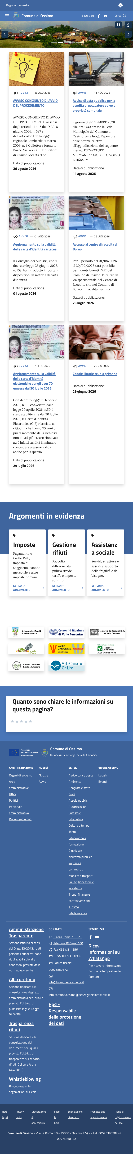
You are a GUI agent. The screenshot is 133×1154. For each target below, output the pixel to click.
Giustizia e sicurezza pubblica (80, 853)
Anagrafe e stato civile (79, 790)
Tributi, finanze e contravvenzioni (79, 897)
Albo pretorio (22, 979)
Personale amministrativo (19, 809)
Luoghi (102, 775)
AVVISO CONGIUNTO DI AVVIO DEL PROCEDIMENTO (35, 103)
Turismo (74, 907)
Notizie (43, 775)
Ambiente (75, 781)
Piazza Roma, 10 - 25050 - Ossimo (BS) (68, 936)
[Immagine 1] (54, 43)
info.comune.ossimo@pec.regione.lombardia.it (66, 994)
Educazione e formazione (77, 841)
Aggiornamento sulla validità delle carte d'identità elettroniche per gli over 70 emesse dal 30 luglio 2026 (34, 381)
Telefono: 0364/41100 (68, 943)
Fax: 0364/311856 (65, 949)
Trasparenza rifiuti (21, 1026)
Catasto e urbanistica (76, 816)
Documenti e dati (20, 819)
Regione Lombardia (17, 5)
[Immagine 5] (79, 43)
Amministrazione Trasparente (26, 932)
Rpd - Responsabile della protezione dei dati (65, 1014)
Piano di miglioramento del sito (123, 1117)
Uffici (12, 794)
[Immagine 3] (66, 43)
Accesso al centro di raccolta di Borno (95, 247)
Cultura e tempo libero (79, 828)
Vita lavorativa (78, 913)
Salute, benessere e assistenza (81, 885)
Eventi (102, 781)
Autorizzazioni (78, 806)
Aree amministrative (19, 784)
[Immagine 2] (60, 43)
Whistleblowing (25, 1079)
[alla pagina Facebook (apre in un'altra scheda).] (97, 15)
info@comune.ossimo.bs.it (66, 982)
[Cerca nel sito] (125, 16)
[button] (118, 25)
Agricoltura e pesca (81, 775)
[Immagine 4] (72, 43)
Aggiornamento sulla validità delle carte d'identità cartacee (34, 247)
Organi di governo (20, 775)
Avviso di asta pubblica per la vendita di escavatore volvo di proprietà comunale (94, 105)
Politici (13, 800)
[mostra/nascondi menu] (7, 16)
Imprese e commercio (76, 866)
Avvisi (23, 93)
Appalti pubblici (78, 800)
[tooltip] (26, 632)
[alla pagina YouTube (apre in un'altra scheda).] (104, 15)
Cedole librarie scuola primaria (95, 373)
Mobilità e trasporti (81, 875)
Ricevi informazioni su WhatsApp (104, 952)
